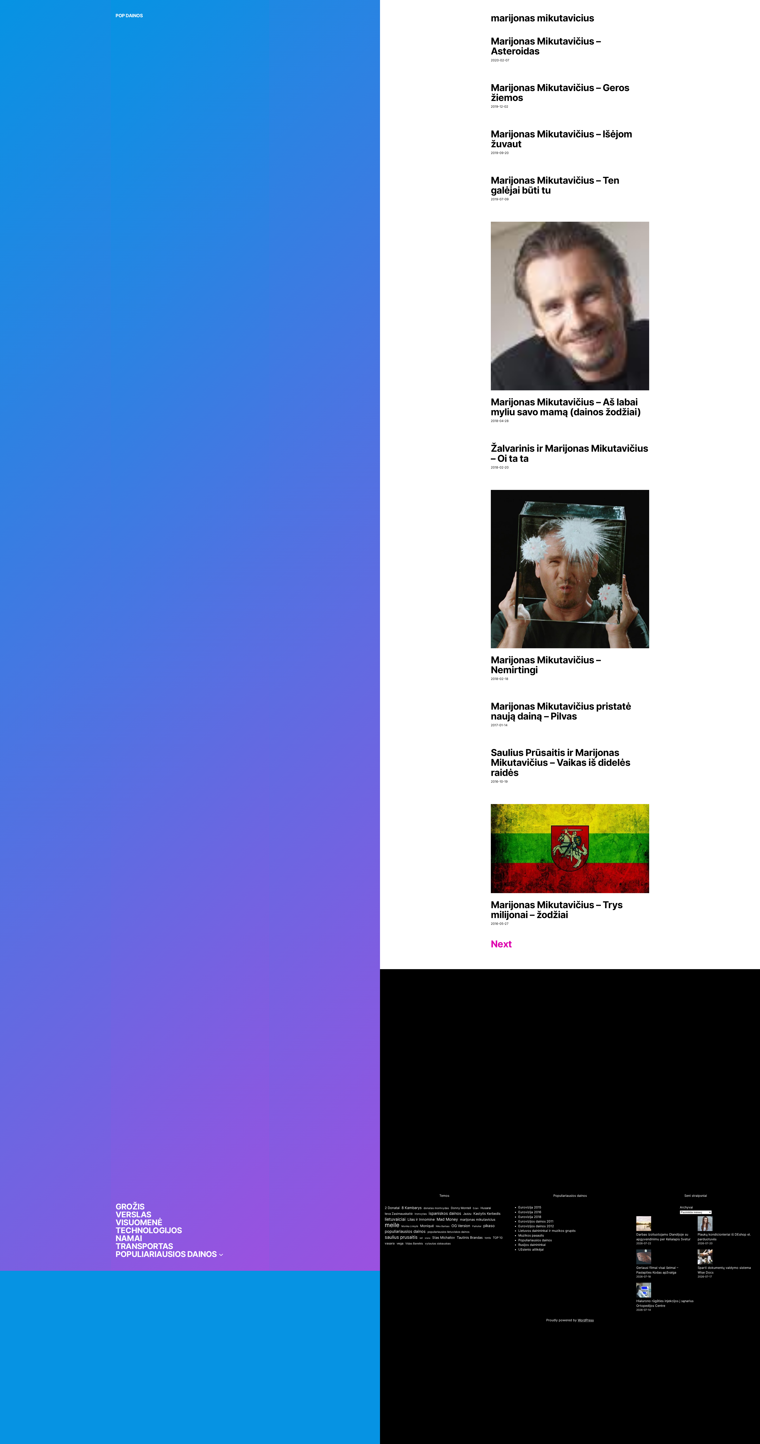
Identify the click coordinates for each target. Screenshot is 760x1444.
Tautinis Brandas (470, 1238)
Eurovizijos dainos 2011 (535, 1221)
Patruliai (476, 1226)
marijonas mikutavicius (477, 1220)
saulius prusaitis (401, 1237)
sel (421, 1237)
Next (501, 944)
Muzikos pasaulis (531, 1235)
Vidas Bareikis (414, 1243)
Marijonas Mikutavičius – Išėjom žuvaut (561, 139)
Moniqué (427, 1226)
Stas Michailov (443, 1238)
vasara (390, 1243)
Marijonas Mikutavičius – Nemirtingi (546, 665)
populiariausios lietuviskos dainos (448, 1231)
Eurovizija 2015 (529, 1207)
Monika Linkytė (409, 1226)
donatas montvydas (436, 1208)
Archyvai (686, 1207)
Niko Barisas (442, 1226)
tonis (488, 1237)
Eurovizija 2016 (529, 1212)
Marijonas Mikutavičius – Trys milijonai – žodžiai (557, 910)
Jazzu (467, 1214)
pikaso (489, 1225)
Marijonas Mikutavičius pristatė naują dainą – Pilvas (561, 711)
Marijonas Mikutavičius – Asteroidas (546, 46)
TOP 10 (498, 1238)
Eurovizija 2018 (529, 1217)
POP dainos (129, 15)
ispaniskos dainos (445, 1213)
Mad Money (447, 1219)
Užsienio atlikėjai (531, 1249)
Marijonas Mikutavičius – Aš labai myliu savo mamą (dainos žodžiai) (566, 407)
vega (400, 1243)
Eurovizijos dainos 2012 (536, 1226)
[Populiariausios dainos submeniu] (221, 1254)
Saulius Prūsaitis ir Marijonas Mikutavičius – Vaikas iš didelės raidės (560, 762)
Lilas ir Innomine (421, 1219)
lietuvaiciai (395, 1219)
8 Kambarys (412, 1208)
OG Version (460, 1226)
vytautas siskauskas (438, 1243)
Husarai (486, 1208)
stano (427, 1238)
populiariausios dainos (405, 1231)
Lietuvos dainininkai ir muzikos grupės (547, 1231)
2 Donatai (392, 1208)
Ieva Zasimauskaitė (399, 1214)
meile (392, 1225)
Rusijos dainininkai (532, 1245)
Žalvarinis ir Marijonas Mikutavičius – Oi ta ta (569, 453)
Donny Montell (461, 1208)
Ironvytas (421, 1213)
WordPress (586, 1320)
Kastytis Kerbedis (487, 1214)
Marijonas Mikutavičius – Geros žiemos (560, 93)
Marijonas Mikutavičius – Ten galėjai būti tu (555, 185)
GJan (476, 1208)
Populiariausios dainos (535, 1240)
